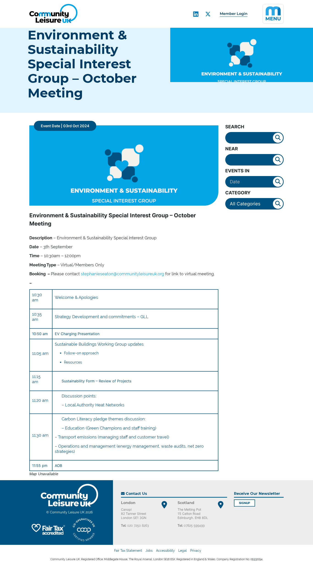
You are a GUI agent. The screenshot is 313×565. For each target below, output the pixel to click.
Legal (182, 550)
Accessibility (165, 550)
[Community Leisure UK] (53, 13)
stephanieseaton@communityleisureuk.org (122, 273)
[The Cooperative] (84, 529)
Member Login (233, 13)
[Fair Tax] (47, 529)
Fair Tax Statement (128, 550)
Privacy (195, 550)
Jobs (149, 550)
